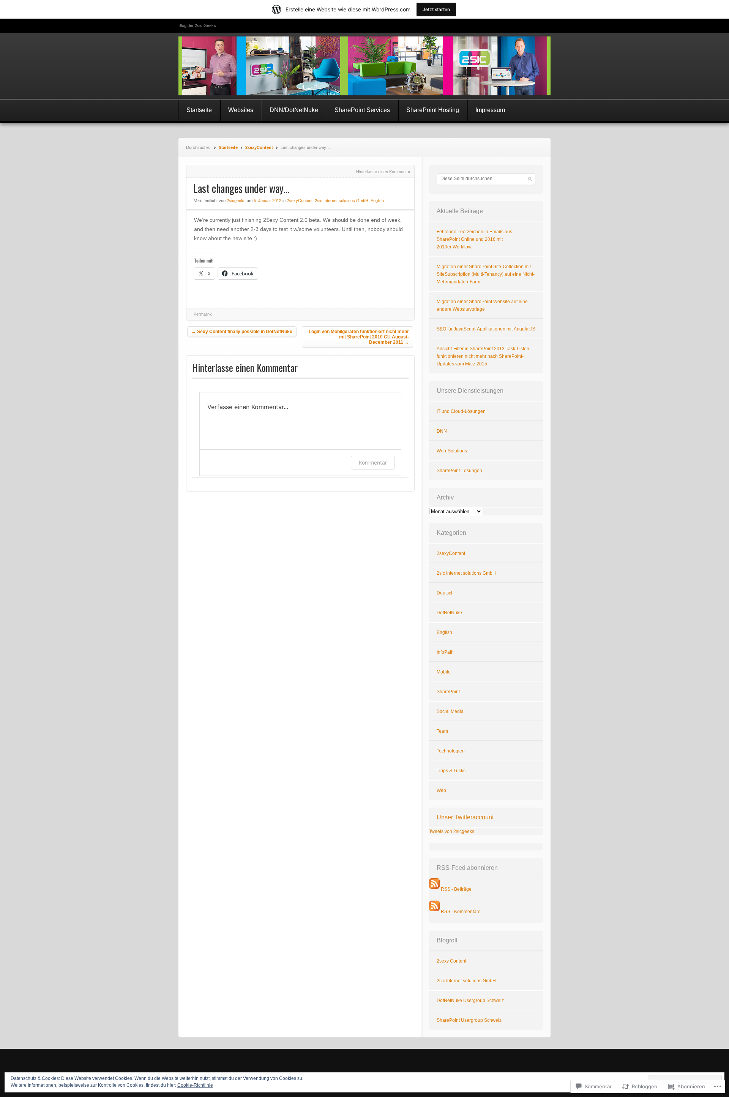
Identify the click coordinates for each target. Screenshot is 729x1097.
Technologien (451, 751)
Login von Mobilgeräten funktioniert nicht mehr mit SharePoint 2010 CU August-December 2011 (359, 337)
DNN (442, 431)
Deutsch (445, 593)
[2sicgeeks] (364, 65)
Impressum (490, 110)
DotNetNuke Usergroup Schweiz (470, 1000)
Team (442, 731)
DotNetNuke (449, 612)
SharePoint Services (362, 110)
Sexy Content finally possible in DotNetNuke (241, 331)
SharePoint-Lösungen (459, 470)
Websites (240, 110)
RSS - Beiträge (456, 889)
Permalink (203, 314)
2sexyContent (259, 147)
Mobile (444, 672)
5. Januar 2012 (267, 200)
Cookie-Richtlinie (195, 1085)
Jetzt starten (436, 9)
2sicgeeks (236, 200)
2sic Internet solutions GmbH (341, 200)
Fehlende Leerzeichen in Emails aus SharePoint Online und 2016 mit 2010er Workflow (474, 239)
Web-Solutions (452, 451)
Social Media (450, 711)
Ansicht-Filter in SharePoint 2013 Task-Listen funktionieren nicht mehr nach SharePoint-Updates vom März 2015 (483, 356)
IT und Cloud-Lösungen (461, 411)
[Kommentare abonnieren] (434, 911)
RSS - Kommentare (461, 911)
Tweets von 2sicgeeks (451, 831)
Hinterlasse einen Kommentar (383, 171)
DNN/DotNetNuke (294, 110)
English (377, 200)
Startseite (199, 110)
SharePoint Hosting (432, 110)
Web (441, 790)
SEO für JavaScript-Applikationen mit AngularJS (486, 329)
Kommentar (373, 462)
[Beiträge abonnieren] (434, 889)
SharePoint (448, 691)
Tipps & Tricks (451, 770)
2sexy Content (451, 961)
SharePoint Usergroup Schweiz (469, 1020)
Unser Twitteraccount (465, 817)
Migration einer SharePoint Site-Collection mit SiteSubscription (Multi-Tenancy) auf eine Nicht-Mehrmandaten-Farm (486, 274)
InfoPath (445, 652)
